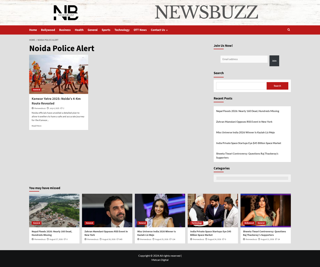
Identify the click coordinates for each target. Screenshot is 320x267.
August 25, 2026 (161, 239)
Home (33, 30)
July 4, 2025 (54, 108)
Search (219, 73)
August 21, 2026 (267, 239)
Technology (122, 30)
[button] (289, 30)
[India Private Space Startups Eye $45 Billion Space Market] (213, 210)
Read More (36, 125)
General (93, 30)
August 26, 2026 (109, 239)
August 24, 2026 (214, 239)
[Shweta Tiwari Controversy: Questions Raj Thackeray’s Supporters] (265, 210)
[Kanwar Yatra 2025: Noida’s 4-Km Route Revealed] (58, 74)
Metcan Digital (160, 259)
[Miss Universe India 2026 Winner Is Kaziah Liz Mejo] (160, 210)
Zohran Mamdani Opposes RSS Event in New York (244, 121)
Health (79, 30)
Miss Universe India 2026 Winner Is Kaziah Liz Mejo (245, 132)
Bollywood (48, 30)
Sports (106, 30)
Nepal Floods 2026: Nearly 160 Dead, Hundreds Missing (247, 110)
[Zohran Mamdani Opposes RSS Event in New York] (107, 210)
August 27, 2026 (56, 239)
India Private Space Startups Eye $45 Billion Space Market (248, 143)
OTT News (140, 30)
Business (65, 30)
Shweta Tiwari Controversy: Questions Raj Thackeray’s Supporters (247, 155)
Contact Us (158, 30)
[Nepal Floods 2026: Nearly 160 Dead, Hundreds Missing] (54, 210)
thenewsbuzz (40, 108)
